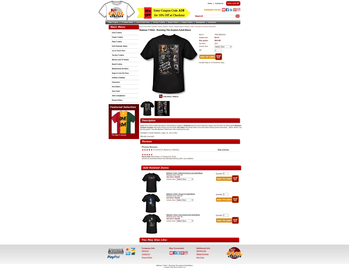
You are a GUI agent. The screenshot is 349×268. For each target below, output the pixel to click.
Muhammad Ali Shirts (120, 69)
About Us (145, 251)
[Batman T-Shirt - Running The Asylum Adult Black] (147, 115)
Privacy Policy (147, 257)
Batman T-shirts (157, 26)
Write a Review (223, 150)
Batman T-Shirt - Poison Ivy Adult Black (180, 194)
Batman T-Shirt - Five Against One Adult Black (183, 215)
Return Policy (117, 100)
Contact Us (219, 3)
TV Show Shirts (127, 22)
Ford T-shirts (117, 33)
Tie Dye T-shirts (159, 22)
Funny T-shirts (187, 22)
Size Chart (116, 91)
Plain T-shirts (113, 22)
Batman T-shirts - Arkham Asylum (173, 26)
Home (210, 3)
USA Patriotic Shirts (119, 46)
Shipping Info (201, 251)
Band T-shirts (173, 22)
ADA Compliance (118, 96)
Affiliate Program (202, 254)
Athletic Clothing (118, 78)
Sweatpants (200, 22)
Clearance (212, 22)
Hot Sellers (116, 87)
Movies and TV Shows (120, 60)
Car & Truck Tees (143, 22)
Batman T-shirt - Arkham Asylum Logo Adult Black (184, 173)
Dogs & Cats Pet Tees (120, 73)
